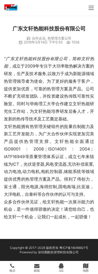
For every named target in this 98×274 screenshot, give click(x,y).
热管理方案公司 (59, 38)
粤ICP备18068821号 (73, 248)
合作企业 (38, 38)
